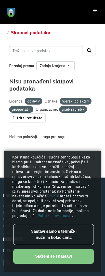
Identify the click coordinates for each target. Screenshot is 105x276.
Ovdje (54, 196)
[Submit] (89, 50)
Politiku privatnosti (55, 216)
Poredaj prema (21, 66)
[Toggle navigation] (94, 10)
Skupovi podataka (30, 32)
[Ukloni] (39, 101)
